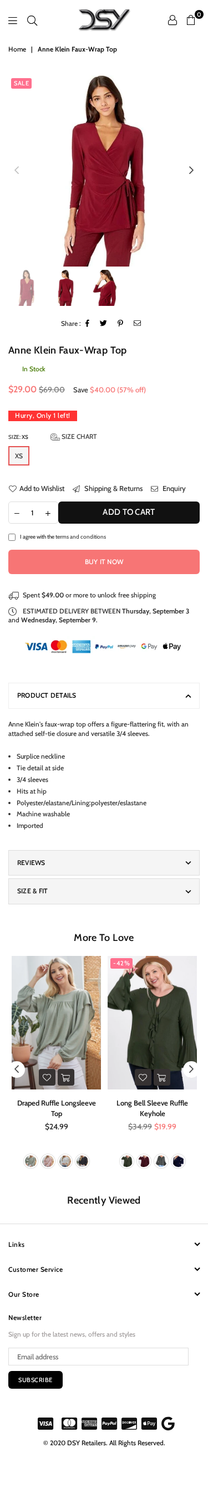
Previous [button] (16, 170)
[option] (104, 171)
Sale (21, 83)
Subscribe (35, 1380)
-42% (121, 963)
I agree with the (63, 536)
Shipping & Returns (113, 488)
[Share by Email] (137, 324)
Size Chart (78, 436)
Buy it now (104, 561)
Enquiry (173, 488)
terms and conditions (80, 536)
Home (17, 49)
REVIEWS (31, 862)
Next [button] (191, 170)
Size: (52, 436)
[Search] (32, 20)
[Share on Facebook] (88, 324)
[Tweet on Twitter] (103, 324)
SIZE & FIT (32, 891)
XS (19, 456)
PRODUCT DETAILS (47, 695)
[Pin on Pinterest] (120, 324)
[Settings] (172, 20)
